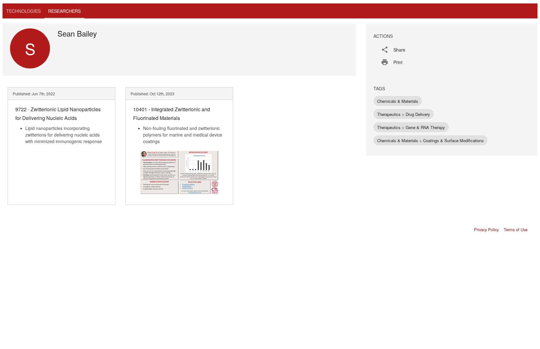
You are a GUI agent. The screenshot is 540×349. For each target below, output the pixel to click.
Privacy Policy (486, 229)
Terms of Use (516, 229)
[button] (451, 49)
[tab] (23, 10)
